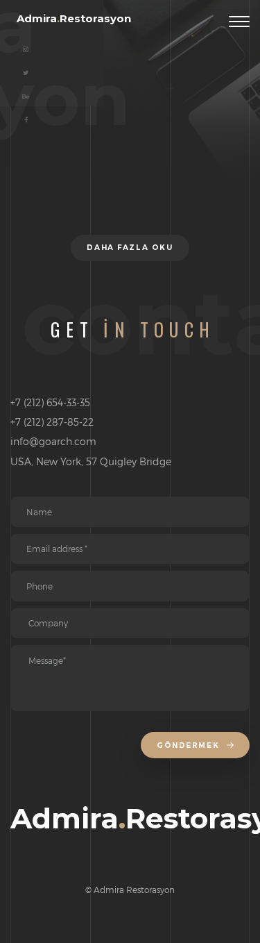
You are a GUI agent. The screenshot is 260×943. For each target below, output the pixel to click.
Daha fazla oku (130, 247)
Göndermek (190, 745)
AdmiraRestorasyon (74, 18)
